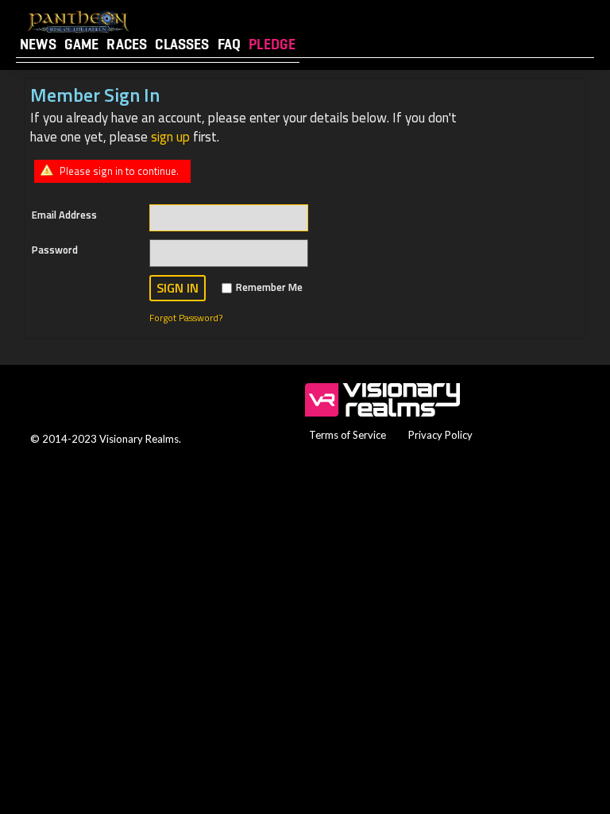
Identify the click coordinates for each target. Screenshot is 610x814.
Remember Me (269, 287)
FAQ (229, 44)
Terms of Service (347, 434)
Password (55, 250)
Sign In (177, 287)
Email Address (64, 215)
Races (126, 44)
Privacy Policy (440, 434)
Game (81, 44)
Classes (182, 44)
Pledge (272, 44)
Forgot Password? (185, 318)
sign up (170, 136)
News (38, 44)
